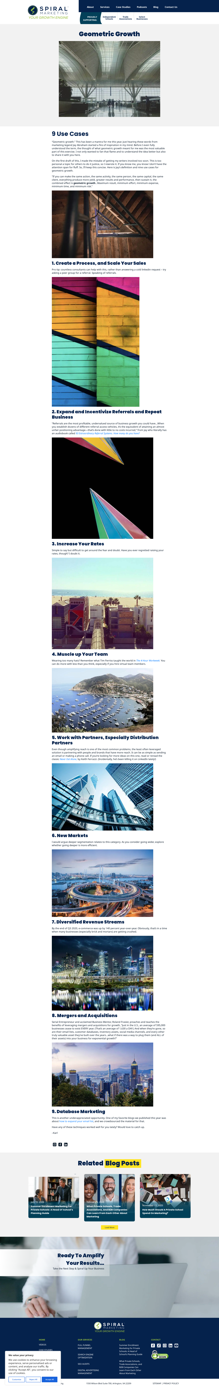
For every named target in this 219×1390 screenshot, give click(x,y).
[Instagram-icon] (165, 1345)
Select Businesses (142, 18)
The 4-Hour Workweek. (148, 660)
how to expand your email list (76, 1121)
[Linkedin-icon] (170, 1345)
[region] (33, 1368)
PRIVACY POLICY (171, 1383)
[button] (109, 1227)
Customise (16, 1379)
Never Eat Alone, (68, 759)
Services (105, 6)
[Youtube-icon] (176, 1345)
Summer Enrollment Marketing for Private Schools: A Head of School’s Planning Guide (52, 1210)
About (90, 6)
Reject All (33, 1379)
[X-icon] (159, 1345)
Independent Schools (109, 18)
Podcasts (142, 6)
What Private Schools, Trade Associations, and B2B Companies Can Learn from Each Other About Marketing (130, 1367)
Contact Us (171, 6)
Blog (155, 6)
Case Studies (123, 6)
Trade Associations (125, 18)
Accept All (49, 1379)
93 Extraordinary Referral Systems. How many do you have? (108, 433)
